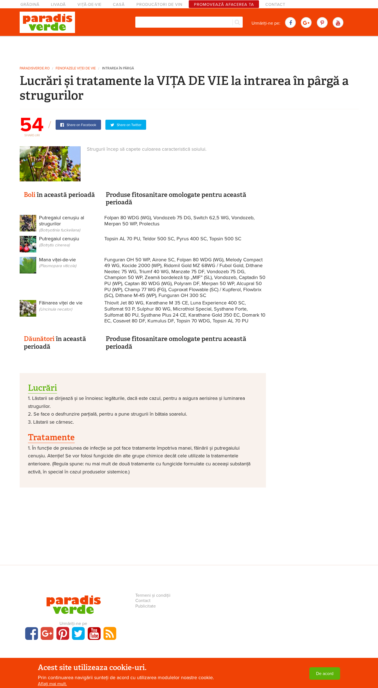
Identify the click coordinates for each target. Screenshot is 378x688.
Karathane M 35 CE (167, 303)
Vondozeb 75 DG (172, 218)
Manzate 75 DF (187, 272)
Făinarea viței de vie (60, 306)
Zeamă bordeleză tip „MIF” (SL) (178, 277)
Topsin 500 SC (225, 239)
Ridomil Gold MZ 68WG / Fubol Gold (203, 265)
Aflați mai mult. (52, 684)
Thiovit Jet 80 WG (123, 303)
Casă (119, 4)
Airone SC (163, 260)
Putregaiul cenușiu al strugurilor (61, 223)
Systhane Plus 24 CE (163, 315)
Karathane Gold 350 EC (214, 315)
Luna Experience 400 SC (217, 303)
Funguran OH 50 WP (127, 260)
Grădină (30, 4)
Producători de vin (159, 4)
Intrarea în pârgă (118, 68)
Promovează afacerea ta (224, 4)
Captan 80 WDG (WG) (148, 283)
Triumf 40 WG (154, 272)
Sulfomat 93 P (119, 309)
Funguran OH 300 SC (182, 295)
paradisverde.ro (35, 68)
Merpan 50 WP (120, 224)
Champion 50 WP (123, 277)
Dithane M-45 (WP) (135, 295)
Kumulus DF (160, 321)
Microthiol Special (192, 309)
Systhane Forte (230, 309)
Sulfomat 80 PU (121, 315)
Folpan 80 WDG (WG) (127, 218)
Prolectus (149, 224)
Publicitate (145, 606)
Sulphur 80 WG (153, 309)
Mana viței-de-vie (57, 263)
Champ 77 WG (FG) (145, 289)
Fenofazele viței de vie (76, 68)
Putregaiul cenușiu (59, 241)
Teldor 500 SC (158, 239)
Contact (275, 4)
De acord (324, 673)
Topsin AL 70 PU (122, 239)
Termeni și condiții (152, 595)
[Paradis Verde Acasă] (47, 22)
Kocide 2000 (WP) (141, 265)
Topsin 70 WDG (193, 321)
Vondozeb (242, 218)
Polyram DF (186, 283)
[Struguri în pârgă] (50, 163)
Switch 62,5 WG (211, 218)
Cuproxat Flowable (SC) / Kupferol (204, 289)
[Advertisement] (189, 49)
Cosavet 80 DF (129, 321)
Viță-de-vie (89, 4)
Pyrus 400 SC (192, 239)
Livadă (58, 4)
